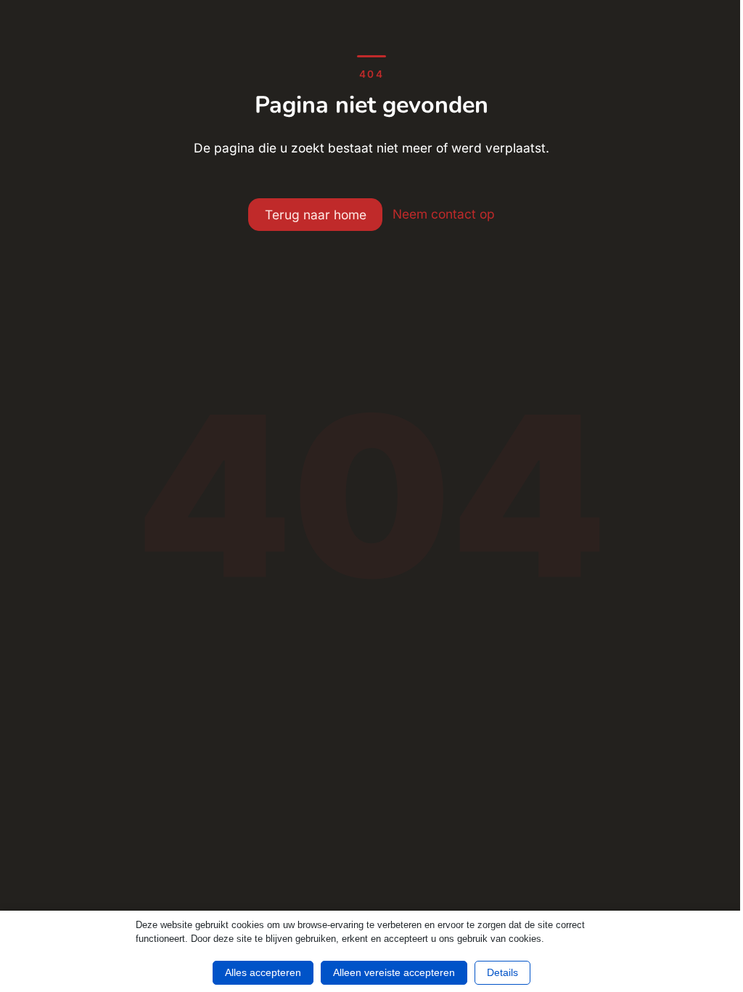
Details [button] (502, 972)
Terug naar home (315, 214)
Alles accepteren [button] (263, 972)
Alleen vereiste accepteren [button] (394, 972)
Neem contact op (444, 213)
